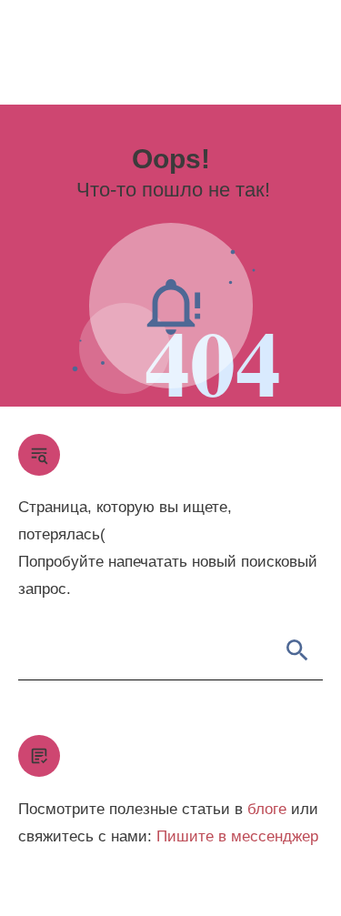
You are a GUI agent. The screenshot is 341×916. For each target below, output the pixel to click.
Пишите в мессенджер (237, 836)
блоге (266, 809)
